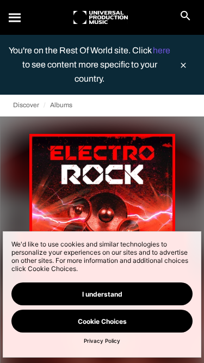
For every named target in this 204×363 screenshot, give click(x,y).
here (161, 50)
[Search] (15, 17)
